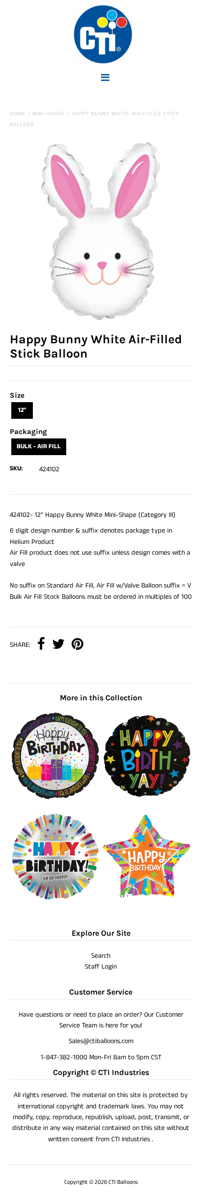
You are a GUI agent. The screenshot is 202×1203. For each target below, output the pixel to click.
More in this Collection (101, 697)
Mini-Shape (48, 114)
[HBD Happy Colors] (55, 898)
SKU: (16, 468)
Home (17, 114)
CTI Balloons (123, 1182)
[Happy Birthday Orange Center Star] (146, 898)
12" (22, 410)
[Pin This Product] (77, 645)
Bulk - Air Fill (39, 446)
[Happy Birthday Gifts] (55, 797)
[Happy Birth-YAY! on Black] (146, 797)
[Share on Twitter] (58, 645)
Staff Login (101, 967)
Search (100, 956)
